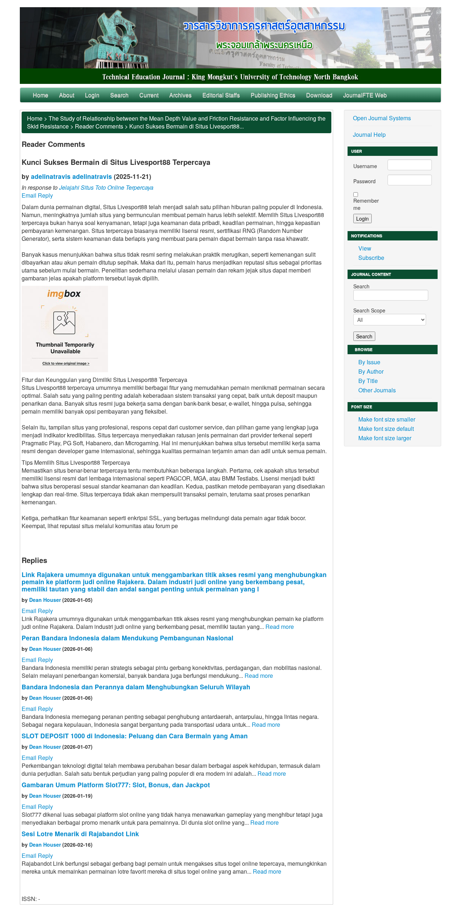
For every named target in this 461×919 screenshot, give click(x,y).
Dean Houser (45, 599)
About (66, 95)
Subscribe (371, 257)
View (364, 248)
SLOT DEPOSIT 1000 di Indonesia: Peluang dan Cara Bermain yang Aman (135, 735)
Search (119, 95)
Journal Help (369, 134)
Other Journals (377, 390)
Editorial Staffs (221, 95)
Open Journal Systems (382, 118)
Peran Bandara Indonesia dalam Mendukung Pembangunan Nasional (127, 637)
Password (364, 181)
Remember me (366, 204)
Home (40, 95)
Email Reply (37, 195)
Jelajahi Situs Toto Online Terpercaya (106, 187)
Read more (279, 626)
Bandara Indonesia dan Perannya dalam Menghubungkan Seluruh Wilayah (136, 686)
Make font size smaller (386, 419)
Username (365, 166)
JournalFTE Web (365, 95)
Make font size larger (384, 438)
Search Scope (369, 310)
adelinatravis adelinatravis (71, 176)
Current (148, 95)
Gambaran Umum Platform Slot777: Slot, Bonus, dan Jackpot (116, 784)
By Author (371, 371)
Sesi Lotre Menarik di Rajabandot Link (80, 833)
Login (92, 95)
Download (319, 95)
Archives (180, 95)
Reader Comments (99, 126)
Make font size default (386, 428)
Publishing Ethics (273, 95)
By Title (368, 381)
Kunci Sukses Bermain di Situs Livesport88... (186, 126)
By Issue (369, 362)
